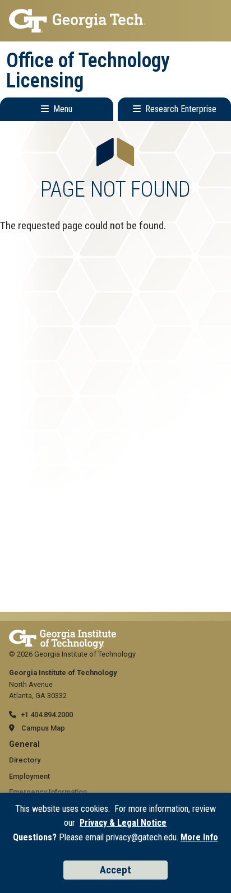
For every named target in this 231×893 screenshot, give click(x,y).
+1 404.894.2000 (47, 714)
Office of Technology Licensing (88, 70)
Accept (115, 869)
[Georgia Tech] (62, 635)
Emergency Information (48, 792)
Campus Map (43, 728)
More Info (199, 837)
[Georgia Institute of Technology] (115, 20)
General (24, 744)
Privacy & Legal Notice (123, 822)
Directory (24, 760)
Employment (29, 776)
